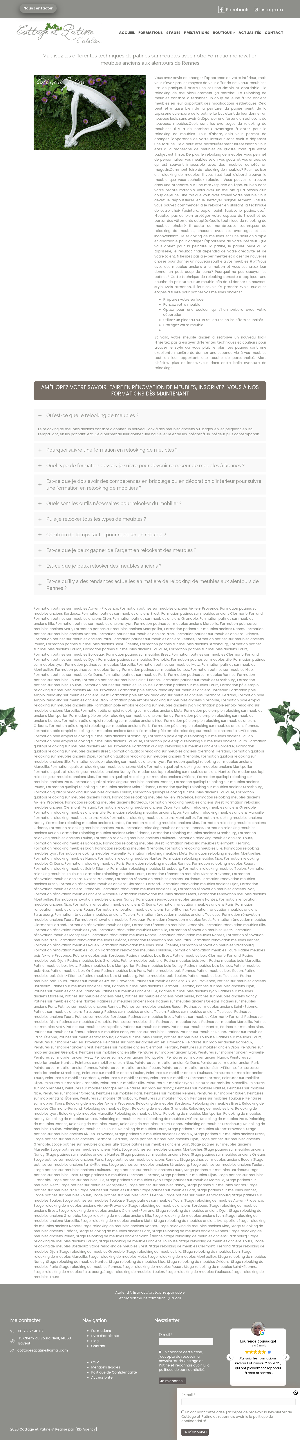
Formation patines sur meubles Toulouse (118, 685)
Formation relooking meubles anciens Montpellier (152, 817)
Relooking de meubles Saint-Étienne (151, 1123)
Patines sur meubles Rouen (203, 1031)
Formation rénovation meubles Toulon (67, 950)
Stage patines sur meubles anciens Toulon (227, 1164)
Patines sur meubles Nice (241, 1026)
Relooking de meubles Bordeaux (163, 1103)
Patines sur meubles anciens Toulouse (200, 1011)
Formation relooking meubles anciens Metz (71, 817)
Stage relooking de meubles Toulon (133, 1271)
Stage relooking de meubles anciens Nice (194, 1226)
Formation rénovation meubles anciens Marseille (76, 894)
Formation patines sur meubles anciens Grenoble (155, 618)
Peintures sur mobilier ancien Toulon (113, 1072)
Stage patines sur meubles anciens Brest (229, 1134)
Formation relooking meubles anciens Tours (214, 837)
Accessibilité (102, 1377)
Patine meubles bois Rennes (171, 970)
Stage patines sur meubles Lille (78, 1180)
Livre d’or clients (105, 1335)
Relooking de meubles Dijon (106, 1108)
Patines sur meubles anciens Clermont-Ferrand (153, 986)
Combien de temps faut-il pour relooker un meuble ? (106, 534)
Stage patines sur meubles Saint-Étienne (128, 1195)
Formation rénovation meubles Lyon (65, 929)
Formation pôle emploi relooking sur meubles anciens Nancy (121, 715)
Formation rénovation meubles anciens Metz (158, 894)
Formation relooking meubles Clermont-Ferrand (207, 843)
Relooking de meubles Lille (211, 1108)
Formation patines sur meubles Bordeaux (69, 654)
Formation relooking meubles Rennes (158, 863)
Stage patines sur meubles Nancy (156, 1185)
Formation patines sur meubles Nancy (88, 669)
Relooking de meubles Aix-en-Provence (100, 1103)
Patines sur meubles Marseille (226, 1021)
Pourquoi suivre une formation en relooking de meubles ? (111, 450)
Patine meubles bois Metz (56, 965)
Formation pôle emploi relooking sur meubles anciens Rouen (86, 730)
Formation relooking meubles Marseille (92, 853)
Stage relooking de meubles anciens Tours (215, 1241)
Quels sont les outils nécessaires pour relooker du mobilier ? (113, 503)
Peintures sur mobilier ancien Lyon (166, 1052)
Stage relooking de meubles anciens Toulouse (138, 1241)
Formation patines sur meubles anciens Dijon (72, 618)
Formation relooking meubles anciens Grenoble (214, 807)
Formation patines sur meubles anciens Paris (72, 639)
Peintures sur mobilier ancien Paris (230, 1062)
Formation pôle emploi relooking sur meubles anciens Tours (195, 741)
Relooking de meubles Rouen (93, 1123)
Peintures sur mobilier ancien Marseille (231, 1052)
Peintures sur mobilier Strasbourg (108, 1098)
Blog (95, 1340)
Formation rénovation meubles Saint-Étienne (139, 945)
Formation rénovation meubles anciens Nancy (95, 899)
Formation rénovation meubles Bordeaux (110, 919)
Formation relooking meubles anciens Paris (86, 827)
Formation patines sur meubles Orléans (68, 674)
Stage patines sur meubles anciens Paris (68, 1159)
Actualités (250, 32)
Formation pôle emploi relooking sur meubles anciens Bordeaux (173, 690)
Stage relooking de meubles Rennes (90, 1266)
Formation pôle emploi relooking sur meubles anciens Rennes (205, 725)
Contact (274, 32)
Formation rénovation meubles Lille (234, 924)
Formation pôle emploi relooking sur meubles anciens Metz (132, 710)
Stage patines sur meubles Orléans (108, 1190)
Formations (150, 32)
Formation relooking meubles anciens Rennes (164, 827)
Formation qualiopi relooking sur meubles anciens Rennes (123, 781)
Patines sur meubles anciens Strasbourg (68, 1011)
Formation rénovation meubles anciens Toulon (94, 914)
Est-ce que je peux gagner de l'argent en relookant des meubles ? (121, 550)
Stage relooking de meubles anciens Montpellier (195, 1220)
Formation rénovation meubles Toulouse (136, 950)
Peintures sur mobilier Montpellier (94, 1088)
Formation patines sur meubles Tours (186, 685)
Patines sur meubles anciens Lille (129, 991)
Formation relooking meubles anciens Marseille (223, 812)
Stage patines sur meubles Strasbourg (197, 1195)
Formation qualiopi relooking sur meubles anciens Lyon (118, 761)
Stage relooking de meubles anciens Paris (114, 1231)
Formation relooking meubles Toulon (214, 868)
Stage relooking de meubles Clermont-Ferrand (190, 1246)
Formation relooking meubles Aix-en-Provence (152, 797)
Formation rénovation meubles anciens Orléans (114, 904)
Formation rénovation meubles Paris (159, 940)
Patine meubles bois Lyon (186, 960)
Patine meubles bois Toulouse (213, 975)
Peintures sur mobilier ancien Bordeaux (218, 1042)
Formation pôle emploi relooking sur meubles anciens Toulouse (88, 741)
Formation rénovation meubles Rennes (226, 940)
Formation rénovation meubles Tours (205, 950)
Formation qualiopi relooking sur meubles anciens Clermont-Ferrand (171, 751)
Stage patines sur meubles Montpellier (93, 1185)
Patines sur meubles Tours (239, 1037)
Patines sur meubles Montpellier (93, 1026)
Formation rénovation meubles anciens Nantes (176, 899)
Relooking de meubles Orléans (172, 1118)
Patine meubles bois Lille (142, 960)
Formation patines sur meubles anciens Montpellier (118, 628)
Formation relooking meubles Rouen (223, 863)
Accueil (127, 32)
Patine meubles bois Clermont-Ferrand (207, 955)
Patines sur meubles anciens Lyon (188, 991)
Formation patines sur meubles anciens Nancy (204, 628)
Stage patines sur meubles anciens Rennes (141, 1159)
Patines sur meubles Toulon (138, 1037)
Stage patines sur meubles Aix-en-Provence (206, 1128)
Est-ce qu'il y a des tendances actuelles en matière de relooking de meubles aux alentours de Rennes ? (152, 584)
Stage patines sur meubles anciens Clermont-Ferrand (80, 1139)
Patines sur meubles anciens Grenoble (67, 991)
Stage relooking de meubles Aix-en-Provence (223, 1200)
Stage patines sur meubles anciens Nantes (82, 1154)
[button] (150, 390)
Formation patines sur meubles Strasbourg (198, 679)
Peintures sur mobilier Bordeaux (72, 1077)
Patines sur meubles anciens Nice (126, 1001)
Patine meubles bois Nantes (208, 965)
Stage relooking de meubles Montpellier (182, 1256)
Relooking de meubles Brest (216, 1103)
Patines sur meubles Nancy (146, 1026)
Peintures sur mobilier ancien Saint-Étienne (199, 1067)
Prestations (196, 32)
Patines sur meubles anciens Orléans (188, 1001)
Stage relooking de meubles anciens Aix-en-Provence (80, 1205)
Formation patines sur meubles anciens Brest (120, 613)
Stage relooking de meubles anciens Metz (116, 1220)
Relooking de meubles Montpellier (192, 1113)
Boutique (222, 32)
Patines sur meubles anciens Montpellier (159, 996)
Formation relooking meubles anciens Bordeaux (106, 802)
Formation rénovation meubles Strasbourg (217, 945)
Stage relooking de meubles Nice (137, 1261)
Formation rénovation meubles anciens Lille (138, 889)
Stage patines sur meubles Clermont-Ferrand (119, 1174)
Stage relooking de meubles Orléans (198, 1261)
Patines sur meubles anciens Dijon (225, 986)
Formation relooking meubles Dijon (64, 848)
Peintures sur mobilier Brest (124, 1077)
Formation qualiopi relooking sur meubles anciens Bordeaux (183, 746)
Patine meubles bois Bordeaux (99, 955)
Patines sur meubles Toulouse (189, 1037)
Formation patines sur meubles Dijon (65, 659)
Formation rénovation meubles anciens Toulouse (178, 914)
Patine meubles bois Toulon (162, 975)
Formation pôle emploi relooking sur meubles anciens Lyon (145, 705)
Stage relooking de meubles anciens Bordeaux (168, 1205)
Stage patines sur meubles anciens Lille (85, 1144)
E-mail (188, 1395)
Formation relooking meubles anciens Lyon (144, 812)
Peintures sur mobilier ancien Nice (104, 1062)
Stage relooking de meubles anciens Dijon (192, 1210)
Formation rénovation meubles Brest (179, 919)
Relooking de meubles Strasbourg (213, 1123)
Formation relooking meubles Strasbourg (145, 868)
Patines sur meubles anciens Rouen (152, 1006)
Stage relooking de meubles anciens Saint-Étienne (119, 1236)
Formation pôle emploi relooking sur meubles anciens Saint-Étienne (197, 730)
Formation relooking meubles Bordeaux (67, 843)
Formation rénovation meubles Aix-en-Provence (188, 873)
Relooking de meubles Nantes (71, 1118)
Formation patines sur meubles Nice (222, 669)
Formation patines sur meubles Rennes (201, 674)
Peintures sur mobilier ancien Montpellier (129, 1057)
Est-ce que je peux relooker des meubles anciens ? (103, 566)
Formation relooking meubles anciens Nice (162, 822)
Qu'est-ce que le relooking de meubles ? (92, 415)
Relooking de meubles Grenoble (159, 1108)
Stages (173, 32)
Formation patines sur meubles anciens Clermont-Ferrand (212, 613)
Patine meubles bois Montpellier (107, 965)
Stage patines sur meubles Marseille (193, 1180)
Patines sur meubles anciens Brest (80, 986)
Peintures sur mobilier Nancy (148, 1088)
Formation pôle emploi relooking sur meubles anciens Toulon (200, 736)
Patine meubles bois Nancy (159, 965)
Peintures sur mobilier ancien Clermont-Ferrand (136, 1047)
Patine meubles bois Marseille (234, 960)
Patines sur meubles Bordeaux (101, 1016)
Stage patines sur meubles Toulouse (94, 1200)
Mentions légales (105, 1367)
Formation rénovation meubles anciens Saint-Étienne (142, 909)
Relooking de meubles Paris (223, 1118)
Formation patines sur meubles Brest (138, 654)
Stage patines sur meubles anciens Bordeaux (153, 1134)
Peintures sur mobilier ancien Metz (63, 1057)
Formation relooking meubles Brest (133, 843)
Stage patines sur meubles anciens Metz (85, 1149)
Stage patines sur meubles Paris (167, 1190)
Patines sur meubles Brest (150, 1016)
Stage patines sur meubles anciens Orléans (228, 1154)
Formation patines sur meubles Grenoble (133, 659)
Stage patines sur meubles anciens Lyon (154, 1144)
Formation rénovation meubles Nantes (190, 935)
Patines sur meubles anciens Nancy (226, 996)
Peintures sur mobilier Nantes (200, 1088)
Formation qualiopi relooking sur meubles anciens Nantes (181, 771)
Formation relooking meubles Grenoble (129, 848)
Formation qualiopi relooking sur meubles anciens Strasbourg (209, 786)
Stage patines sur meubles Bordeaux (215, 1169)
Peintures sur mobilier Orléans (68, 1093)
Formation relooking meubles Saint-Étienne (71, 868)
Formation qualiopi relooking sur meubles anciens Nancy (82, 771)
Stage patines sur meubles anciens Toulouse (72, 1169)
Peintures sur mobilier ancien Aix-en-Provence (143, 1042)
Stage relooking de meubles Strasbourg (68, 1271)
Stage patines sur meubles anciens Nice (155, 1154)
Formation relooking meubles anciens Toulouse (134, 837)
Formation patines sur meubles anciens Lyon (94, 623)
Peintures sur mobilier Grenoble (70, 1082)
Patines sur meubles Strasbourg (86, 1037)
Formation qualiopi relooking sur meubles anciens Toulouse (183, 792)
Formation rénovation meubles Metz (200, 929)
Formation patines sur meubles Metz (168, 664)
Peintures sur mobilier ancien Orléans (167, 1062)
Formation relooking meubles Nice (192, 858)
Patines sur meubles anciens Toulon (135, 1011)
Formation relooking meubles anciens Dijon (135, 807)
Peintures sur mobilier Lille (122, 1082)
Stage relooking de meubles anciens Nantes (119, 1226)
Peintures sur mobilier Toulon (164, 1098)
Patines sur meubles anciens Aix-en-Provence (175, 981)
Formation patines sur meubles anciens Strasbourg (184, 644)
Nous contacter (37, 8)
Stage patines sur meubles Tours (154, 1200)
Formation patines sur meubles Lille (201, 659)
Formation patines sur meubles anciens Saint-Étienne (92, 644)
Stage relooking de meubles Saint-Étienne (220, 1266)
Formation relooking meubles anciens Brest (186, 802)
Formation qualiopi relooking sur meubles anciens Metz (98, 766)
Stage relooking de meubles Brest (118, 1246)
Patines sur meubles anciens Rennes (89, 1006)
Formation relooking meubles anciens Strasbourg (193, 832)
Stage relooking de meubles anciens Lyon (188, 1215)
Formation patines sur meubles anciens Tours (208, 649)
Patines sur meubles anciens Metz (94, 996)
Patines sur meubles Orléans (58, 1031)
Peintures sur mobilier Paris (119, 1093)
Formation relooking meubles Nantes (130, 858)
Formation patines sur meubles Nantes (155, 669)
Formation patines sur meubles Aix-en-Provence (76, 608)
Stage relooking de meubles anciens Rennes (190, 1231)
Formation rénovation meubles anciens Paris (195, 904)
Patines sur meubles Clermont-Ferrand (209, 1016)
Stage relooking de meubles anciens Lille (116, 1215)
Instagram (271, 10)
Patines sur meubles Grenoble (85, 1021)
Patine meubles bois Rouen (220, 970)
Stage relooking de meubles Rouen (152, 1266)
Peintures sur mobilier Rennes (169, 1093)
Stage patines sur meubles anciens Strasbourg (149, 1164)
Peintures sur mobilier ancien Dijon (209, 1047)
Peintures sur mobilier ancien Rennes (65, 1067)
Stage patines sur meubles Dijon (188, 1174)
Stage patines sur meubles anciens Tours (147, 1169)
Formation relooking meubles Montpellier (224, 853)
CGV (95, 1362)
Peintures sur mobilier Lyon (169, 1082)
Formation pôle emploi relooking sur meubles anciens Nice (112, 720)
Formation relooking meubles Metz (157, 853)
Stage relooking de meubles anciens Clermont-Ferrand (106, 1210)
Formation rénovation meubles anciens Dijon (200, 883)
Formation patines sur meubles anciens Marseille (176, 623)
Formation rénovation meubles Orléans (92, 940)
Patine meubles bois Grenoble (93, 960)
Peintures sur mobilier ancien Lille (107, 1052)
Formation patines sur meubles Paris (134, 674)
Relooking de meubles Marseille (86, 1113)
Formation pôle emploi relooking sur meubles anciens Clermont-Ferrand (173, 695)
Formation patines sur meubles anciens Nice (136, 633)
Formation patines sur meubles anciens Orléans (216, 633)
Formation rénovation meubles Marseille (132, 929)
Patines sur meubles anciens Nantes (65, 1001)
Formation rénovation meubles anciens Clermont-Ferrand (109, 883)
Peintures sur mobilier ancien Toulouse (179, 1072)
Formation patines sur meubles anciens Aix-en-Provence (169, 608)
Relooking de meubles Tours (142, 1128)
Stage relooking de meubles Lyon (211, 1251)
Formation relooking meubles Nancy (65, 858)
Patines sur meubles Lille (134, 1021)
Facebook (236, 10)
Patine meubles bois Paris (123, 970)
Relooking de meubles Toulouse (90, 1128)
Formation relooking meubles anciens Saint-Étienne (105, 832)
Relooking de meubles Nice (122, 1118)
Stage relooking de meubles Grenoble (92, 1251)
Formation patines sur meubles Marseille (100, 664)
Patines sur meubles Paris (106, 1031)
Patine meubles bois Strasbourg (109, 975)
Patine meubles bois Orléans (75, 970)
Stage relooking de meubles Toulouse (198, 1271)
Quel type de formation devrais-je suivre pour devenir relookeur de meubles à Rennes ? (145, 465)
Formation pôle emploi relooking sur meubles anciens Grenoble (164, 700)
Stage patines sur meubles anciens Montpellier (162, 1149)
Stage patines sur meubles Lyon (133, 1180)
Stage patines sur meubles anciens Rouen (216, 1159)
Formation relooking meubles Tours (114, 873)
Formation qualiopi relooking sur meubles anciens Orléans (145, 776)
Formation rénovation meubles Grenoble (167, 924)
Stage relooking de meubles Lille (153, 1251)
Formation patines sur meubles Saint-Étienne (121, 679)
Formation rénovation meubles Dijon (99, 924)
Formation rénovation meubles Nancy (123, 935)
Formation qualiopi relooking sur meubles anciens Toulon (82, 792)
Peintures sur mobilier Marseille (220, 1082)
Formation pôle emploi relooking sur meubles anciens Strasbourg (90, 736)
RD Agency (86, 1429)
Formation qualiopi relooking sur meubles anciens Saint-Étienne (100, 786)
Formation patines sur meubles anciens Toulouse (125, 649)
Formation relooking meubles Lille (193, 848)
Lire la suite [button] (258, 1379)
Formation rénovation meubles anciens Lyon (216, 889)
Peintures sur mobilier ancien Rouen (129, 1067)
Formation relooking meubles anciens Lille (70, 812)
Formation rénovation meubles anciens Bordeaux (157, 878)
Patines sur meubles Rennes (154, 1031)
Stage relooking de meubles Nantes (76, 1261)
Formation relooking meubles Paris (95, 863)
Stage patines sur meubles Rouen (62, 1195)
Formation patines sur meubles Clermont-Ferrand (215, 654)
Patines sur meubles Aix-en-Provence (101, 981)
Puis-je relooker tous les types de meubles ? (96, 519)
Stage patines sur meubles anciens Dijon (163, 1139)
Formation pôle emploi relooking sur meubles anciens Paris (99, 725)
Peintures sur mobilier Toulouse (217, 1098)
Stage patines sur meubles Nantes (216, 1185)
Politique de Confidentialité (114, 1372)
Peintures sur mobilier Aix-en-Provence (68, 1042)
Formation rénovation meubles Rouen (66, 945)
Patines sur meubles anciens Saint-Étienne (220, 1006)
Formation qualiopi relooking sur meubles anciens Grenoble (148, 756)
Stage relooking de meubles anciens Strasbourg (205, 1236)
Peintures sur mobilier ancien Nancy (197, 1057)
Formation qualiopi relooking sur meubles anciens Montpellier (200, 766)
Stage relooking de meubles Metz (117, 1256)
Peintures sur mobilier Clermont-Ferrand (185, 1077)
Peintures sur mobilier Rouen (221, 1093)
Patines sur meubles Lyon (178, 1021)
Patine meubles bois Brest (148, 955)
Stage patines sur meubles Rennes (227, 1190)
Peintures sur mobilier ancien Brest (64, 1047)
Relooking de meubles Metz (138, 1113)
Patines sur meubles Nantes (195, 1026)
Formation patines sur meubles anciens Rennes (153, 639)
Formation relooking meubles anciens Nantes (85, 822)
